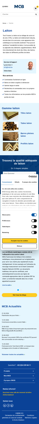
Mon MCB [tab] (7, 376)
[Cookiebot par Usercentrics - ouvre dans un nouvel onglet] (28, 177)
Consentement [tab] (7, 182)
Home (4, 23)
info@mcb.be (8, 67)
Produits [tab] (7, 371)
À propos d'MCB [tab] (9, 380)
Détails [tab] (17, 182)
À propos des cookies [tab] (29, 182)
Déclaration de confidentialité (14, 415)
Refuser (19, 246)
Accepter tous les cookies (19, 241)
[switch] (34, 220)
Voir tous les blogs (19, 295)
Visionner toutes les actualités (13, 354)
